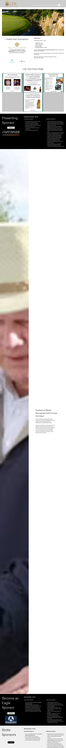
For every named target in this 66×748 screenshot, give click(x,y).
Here (42, 57)
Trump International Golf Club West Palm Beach (46, 49)
